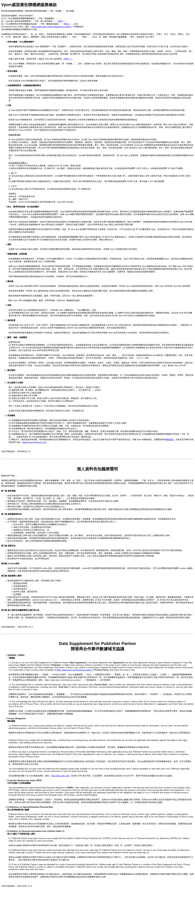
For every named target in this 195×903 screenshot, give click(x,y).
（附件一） (67, 59)
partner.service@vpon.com (34, 442)
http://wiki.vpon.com (60, 776)
